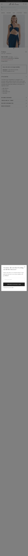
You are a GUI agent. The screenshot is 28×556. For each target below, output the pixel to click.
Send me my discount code (14, 284)
